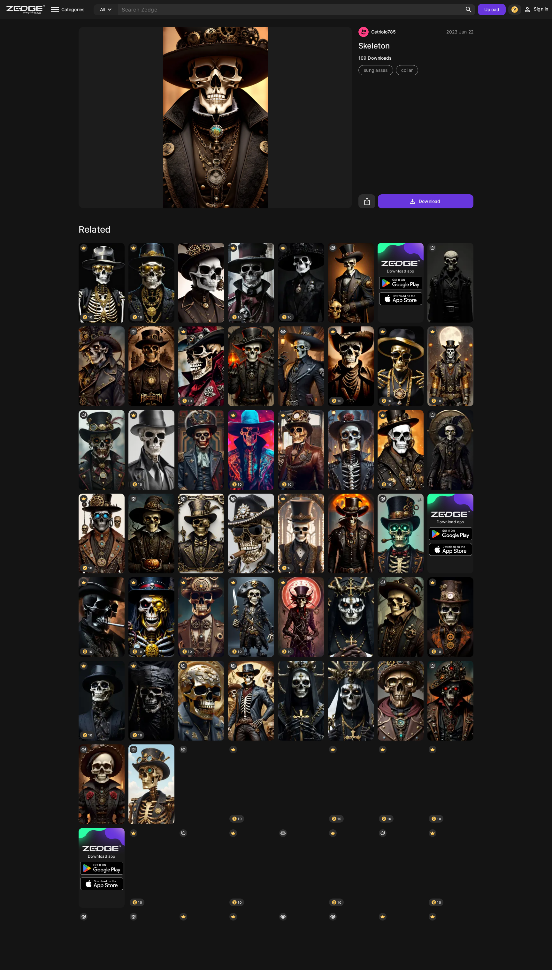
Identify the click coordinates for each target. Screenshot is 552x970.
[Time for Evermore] (450, 450)
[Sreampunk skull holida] (401, 701)
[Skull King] (351, 283)
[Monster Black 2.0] (351, 701)
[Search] (468, 9)
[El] (102, 450)
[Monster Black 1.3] (301, 701)
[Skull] (102, 366)
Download (429, 201)
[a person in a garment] (450, 701)
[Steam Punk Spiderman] (401, 868)
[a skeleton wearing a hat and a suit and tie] (301, 868)
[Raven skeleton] (301, 784)
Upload (492, 9)
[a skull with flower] (201, 701)
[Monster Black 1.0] (351, 617)
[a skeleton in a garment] (301, 366)
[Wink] (201, 533)
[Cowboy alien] (351, 533)
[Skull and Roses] (102, 784)
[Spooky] (201, 868)
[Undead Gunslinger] (201, 784)
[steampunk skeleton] (151, 533)
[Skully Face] (201, 283)
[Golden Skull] (251, 533)
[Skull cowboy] (401, 617)
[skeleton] (151, 784)
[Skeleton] (401, 533)
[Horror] (450, 283)
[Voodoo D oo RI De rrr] (251, 701)
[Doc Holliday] (251, 366)
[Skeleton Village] (351, 450)
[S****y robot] (151, 366)
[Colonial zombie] (201, 450)
